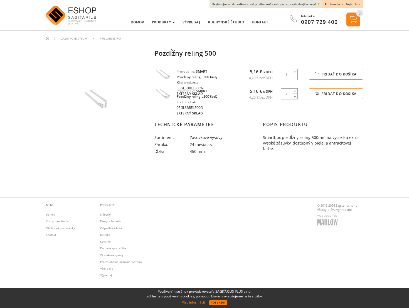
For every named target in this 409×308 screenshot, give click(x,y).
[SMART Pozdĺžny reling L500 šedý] (162, 93)
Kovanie (105, 241)
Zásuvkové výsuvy (112, 255)
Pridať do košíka (338, 74)
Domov (50, 214)
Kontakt (51, 235)
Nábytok (105, 214)
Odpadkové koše (111, 228)
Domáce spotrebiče (113, 248)
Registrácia (353, 4)
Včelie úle (106, 268)
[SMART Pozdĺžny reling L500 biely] (162, 74)
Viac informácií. (194, 302)
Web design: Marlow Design (328, 222)
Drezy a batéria (110, 221)
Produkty (162, 22)
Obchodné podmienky (60, 228)
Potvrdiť (218, 302)
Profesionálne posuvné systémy (121, 262)
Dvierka (105, 235)
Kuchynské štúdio (57, 221)
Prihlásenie (332, 4)
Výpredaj (106, 275)
